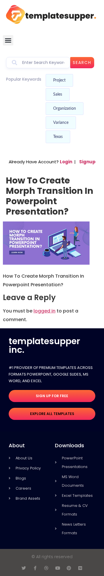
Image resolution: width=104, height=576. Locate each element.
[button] (8, 40)
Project (59, 80)
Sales (57, 94)
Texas (58, 137)
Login (66, 162)
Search (82, 62)
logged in (44, 311)
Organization (64, 109)
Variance (60, 123)
